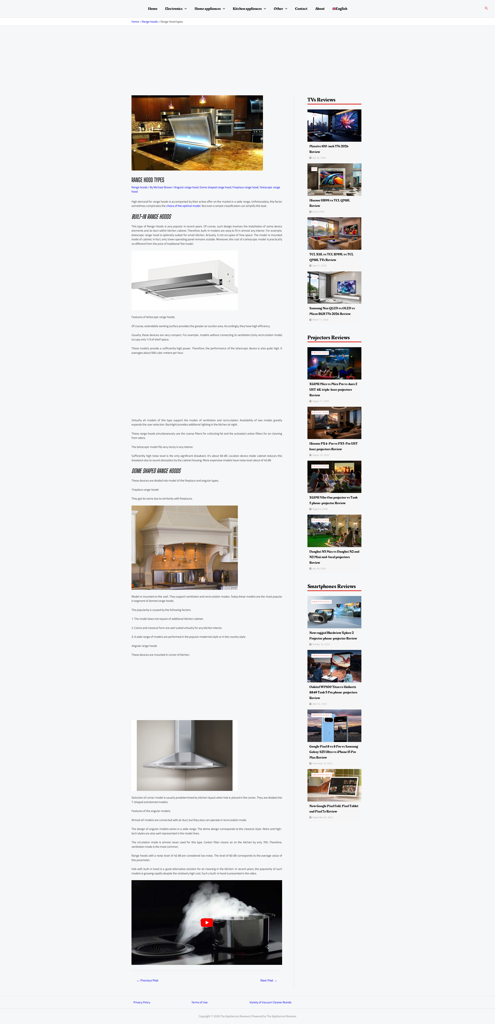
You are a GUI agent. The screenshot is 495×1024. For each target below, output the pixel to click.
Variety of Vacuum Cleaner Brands (270, 1002)
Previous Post (147, 980)
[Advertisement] (247, 55)
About (320, 9)
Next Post (268, 980)
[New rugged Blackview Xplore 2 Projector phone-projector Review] (334, 612)
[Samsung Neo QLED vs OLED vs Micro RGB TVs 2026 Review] (334, 287)
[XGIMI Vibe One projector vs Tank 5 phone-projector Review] (334, 476)
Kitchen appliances (247, 9)
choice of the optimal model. (183, 206)
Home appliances (208, 9)
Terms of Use (199, 1002)
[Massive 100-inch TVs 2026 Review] (334, 125)
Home (152, 9)
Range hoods (150, 21)
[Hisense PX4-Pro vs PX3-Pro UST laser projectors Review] (334, 422)
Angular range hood (186, 187)
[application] (185, 8)
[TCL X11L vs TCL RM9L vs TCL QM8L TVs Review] (334, 233)
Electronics (174, 9)
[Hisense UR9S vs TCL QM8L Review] (334, 179)
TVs (314, 115)
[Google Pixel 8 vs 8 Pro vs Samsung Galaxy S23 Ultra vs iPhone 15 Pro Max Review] (334, 725)
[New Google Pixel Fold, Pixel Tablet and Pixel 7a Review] (334, 785)
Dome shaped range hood (215, 187)
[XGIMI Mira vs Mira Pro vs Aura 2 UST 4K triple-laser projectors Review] (334, 363)
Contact (301, 9)
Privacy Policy (141, 1002)
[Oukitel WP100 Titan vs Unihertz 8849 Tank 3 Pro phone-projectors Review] (334, 666)
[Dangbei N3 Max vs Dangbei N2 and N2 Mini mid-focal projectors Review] (334, 530)
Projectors (320, 353)
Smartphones (321, 602)
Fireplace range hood (245, 187)
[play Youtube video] (206, 922)
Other (278, 9)
